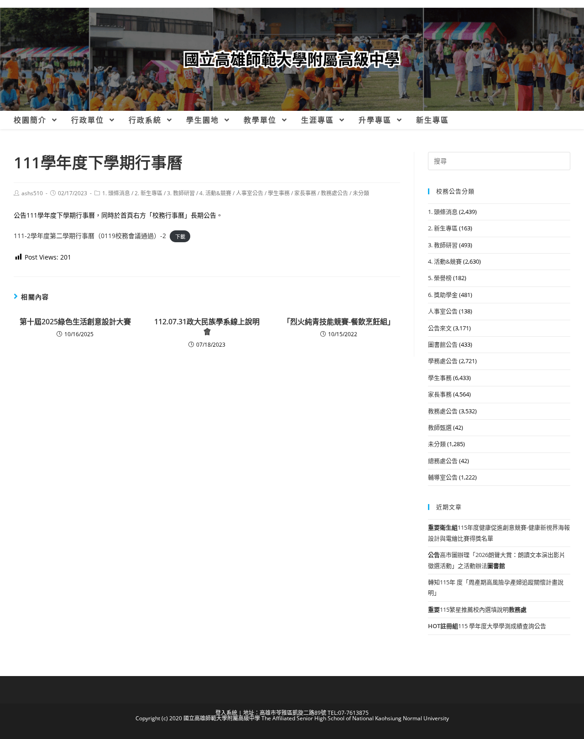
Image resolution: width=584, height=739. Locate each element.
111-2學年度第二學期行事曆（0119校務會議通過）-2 (90, 235)
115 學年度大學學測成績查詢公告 (487, 626)
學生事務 (279, 193)
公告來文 (440, 328)
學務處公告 (443, 361)
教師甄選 (440, 427)
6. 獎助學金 (443, 295)
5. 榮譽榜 (440, 278)
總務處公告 (443, 461)
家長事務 (305, 193)
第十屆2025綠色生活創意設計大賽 (75, 322)
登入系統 (226, 713)
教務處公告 (334, 193)
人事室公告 (249, 193)
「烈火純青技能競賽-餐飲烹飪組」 (339, 322)
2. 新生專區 (148, 193)
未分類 (361, 193)
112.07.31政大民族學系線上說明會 (207, 327)
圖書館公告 (443, 344)
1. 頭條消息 (116, 193)
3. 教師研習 (181, 193)
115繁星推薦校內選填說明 (477, 609)
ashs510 (32, 193)
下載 (180, 236)
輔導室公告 (443, 477)
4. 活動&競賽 (215, 193)
